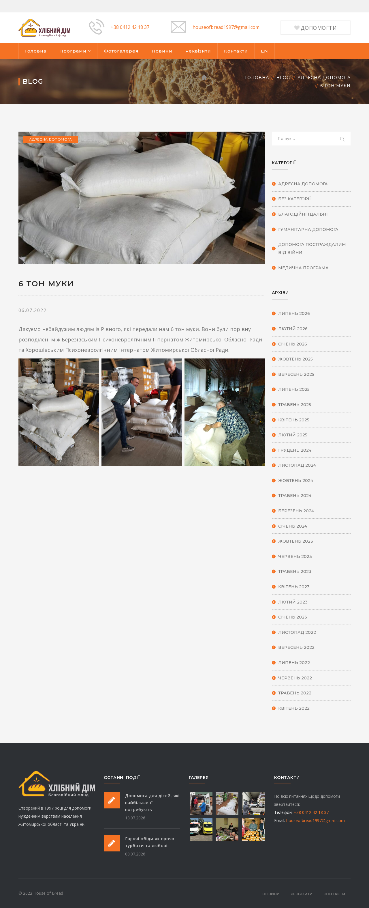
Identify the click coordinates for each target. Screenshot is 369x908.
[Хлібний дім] (44, 27)
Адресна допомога (324, 77)
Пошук (342, 139)
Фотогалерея (121, 51)
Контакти (236, 51)
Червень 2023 (295, 556)
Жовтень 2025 (295, 359)
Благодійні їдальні (303, 214)
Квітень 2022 (294, 708)
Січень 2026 (292, 344)
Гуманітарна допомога (308, 229)
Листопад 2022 (297, 632)
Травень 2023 (294, 571)
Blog (283, 77)
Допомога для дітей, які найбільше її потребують (152, 802)
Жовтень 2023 (295, 541)
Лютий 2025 (292, 435)
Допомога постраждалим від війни (312, 248)
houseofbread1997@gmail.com (226, 27)
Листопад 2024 (297, 465)
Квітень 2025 (293, 420)
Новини (162, 51)
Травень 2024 (294, 495)
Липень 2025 (294, 389)
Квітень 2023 (294, 586)
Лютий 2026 (293, 328)
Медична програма (303, 267)
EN (264, 51)
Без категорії (294, 198)
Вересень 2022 (296, 647)
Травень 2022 (294, 693)
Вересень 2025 (296, 374)
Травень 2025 (294, 404)
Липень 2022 (294, 662)
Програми (72, 51)
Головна (35, 51)
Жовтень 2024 (295, 480)
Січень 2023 (292, 617)
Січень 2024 (292, 526)
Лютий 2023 (293, 602)
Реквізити (198, 51)
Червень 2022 (295, 678)
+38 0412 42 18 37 (130, 27)
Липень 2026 (294, 313)
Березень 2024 (296, 510)
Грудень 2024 (294, 450)
